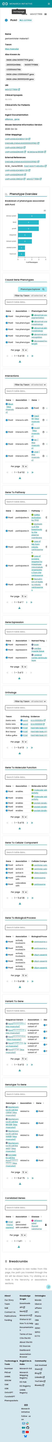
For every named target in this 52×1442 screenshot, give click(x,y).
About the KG (26, 1342)
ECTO (37, 1336)
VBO (37, 1324)
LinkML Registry (23, 1391)
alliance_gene (12, 119)
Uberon (38, 1304)
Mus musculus (12, 48)
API (21, 1307)
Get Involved (41, 1365)
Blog (37, 1373)
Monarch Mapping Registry (24, 1375)
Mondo (38, 1300)
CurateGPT (10, 1396)
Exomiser (9, 1368)
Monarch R (25, 1315)
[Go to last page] (32, 356)
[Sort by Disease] (40, 1216)
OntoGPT (9, 1392)
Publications (10, 1316)
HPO (37, 1312)
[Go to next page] (27, 356)
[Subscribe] (23, 1423)
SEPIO (37, 1332)
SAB (6, 1308)
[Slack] (27, 1423)
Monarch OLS (26, 1368)
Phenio (38, 1316)
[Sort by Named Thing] (46, 640)
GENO (37, 1328)
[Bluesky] (25, 1436)
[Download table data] (19, 361)
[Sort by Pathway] (41, 510)
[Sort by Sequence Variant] (24, 1019)
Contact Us (10, 1312)
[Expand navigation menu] (49, 4)
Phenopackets (11, 1400)
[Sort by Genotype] (17, 1103)
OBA (37, 1320)
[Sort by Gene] (12, 311)
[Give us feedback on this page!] (48, 1287)
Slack (37, 1369)
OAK (6, 1384)
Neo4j (23, 1311)
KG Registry (25, 1386)
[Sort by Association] (28, 311)
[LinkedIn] (23, 1432)
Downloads (25, 1303)
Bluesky (38, 1385)
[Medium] (23, 1427)
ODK (6, 1388)
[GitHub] (27, 1427)
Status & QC (25, 1319)
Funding (8, 1320)
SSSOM (8, 1380)
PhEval (8, 1372)
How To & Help (26, 1323)
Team (7, 1304)
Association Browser (25, 1355)
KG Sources (25, 1346)
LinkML (7, 1376)
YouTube (39, 1381)
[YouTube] (27, 1432)
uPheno (38, 1308)
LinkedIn (39, 1377)
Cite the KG (25, 1338)
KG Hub (23, 1382)
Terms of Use (26, 1334)
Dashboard (25, 1350)
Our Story (9, 1300)
